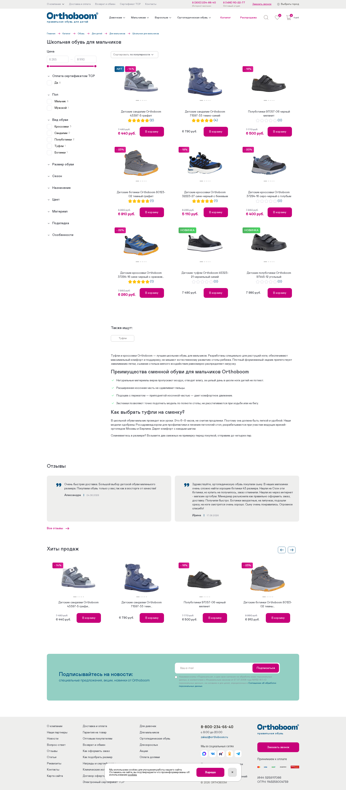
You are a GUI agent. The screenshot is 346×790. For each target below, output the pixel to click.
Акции (144, 751)
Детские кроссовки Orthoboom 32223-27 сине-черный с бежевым (205, 194)
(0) (280, 120)
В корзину (151, 131)
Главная (51, 33)
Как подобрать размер (97, 757)
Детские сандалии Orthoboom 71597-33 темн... (141, 604)
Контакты (53, 769)
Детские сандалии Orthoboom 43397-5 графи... (78, 604)
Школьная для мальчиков (145, 33)
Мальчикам (138, 17)
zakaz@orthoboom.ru (214, 737)
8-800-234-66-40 (217, 726)
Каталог (225, 17)
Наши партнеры (57, 732)
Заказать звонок (261, 4)
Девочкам (115, 17)
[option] (141, 81)
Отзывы (52, 751)
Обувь (81, 33)
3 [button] (142, 100)
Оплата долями (150, 757)
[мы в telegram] (238, 753)
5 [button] (83, 596)
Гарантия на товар (95, 732)
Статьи (51, 757)
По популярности (140, 54)
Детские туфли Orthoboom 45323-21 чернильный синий (205, 274)
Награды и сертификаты (99, 763)
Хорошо (210, 772)
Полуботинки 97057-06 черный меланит (269, 113)
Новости (52, 738)
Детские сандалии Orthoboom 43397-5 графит (141, 113)
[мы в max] (204, 753)
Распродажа (248, 17)
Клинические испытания (99, 769)
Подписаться (266, 668)
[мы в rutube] (221, 753)
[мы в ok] (229, 753)
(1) (152, 201)
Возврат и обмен (94, 744)
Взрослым (161, 17)
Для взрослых (149, 744)
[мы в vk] (212, 753)
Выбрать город (290, 4)
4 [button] (144, 100)
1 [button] (137, 100)
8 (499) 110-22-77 (234, 2)
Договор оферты (94, 775)
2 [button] (140, 100)
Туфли (123, 338)
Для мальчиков (117, 33)
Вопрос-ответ (56, 744)
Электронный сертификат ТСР (104, 782)
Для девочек (148, 726)
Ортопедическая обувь (192, 17)
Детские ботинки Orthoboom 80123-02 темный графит (141, 194)
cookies (132, 775)
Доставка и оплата (95, 726)
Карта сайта (55, 775)
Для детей (97, 33)
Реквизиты (54, 763)
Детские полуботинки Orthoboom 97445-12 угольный (269, 274)
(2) (152, 120)
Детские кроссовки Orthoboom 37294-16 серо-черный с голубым (269, 194)
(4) (216, 120)
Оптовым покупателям (97, 738)
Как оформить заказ (96, 751)
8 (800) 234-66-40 (204, 2)
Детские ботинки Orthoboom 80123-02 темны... (267, 604)
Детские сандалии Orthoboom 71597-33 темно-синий (205, 113)
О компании (54, 726)
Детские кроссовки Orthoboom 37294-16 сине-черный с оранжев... (141, 274)
